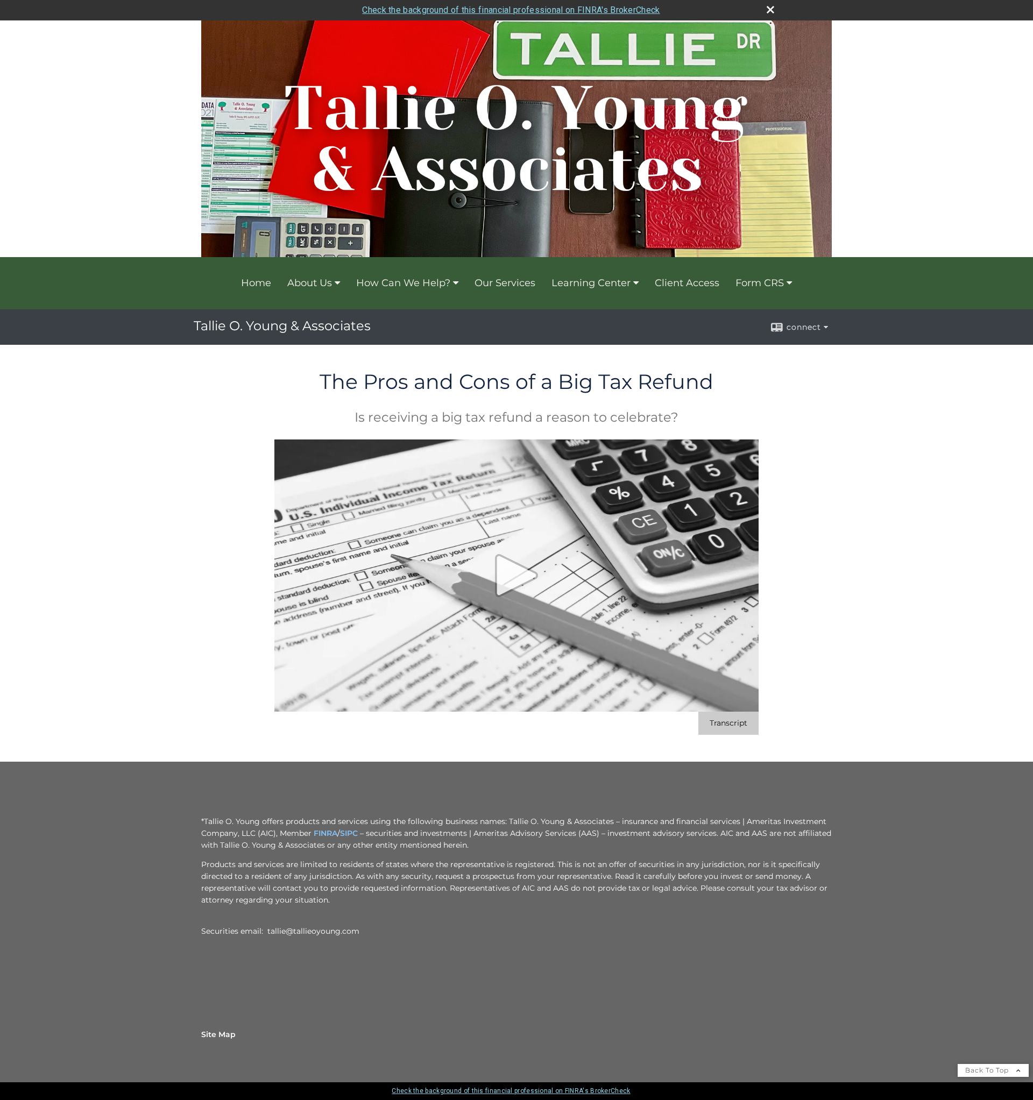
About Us (309, 283)
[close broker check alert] (770, 9)
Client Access (687, 283)
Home (256, 283)
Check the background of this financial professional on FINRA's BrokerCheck (511, 10)
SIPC (349, 833)
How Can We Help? (403, 283)
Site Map (218, 1034)
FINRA (325, 833)
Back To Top (988, 1070)
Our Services (505, 283)
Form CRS (759, 283)
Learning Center (591, 283)
